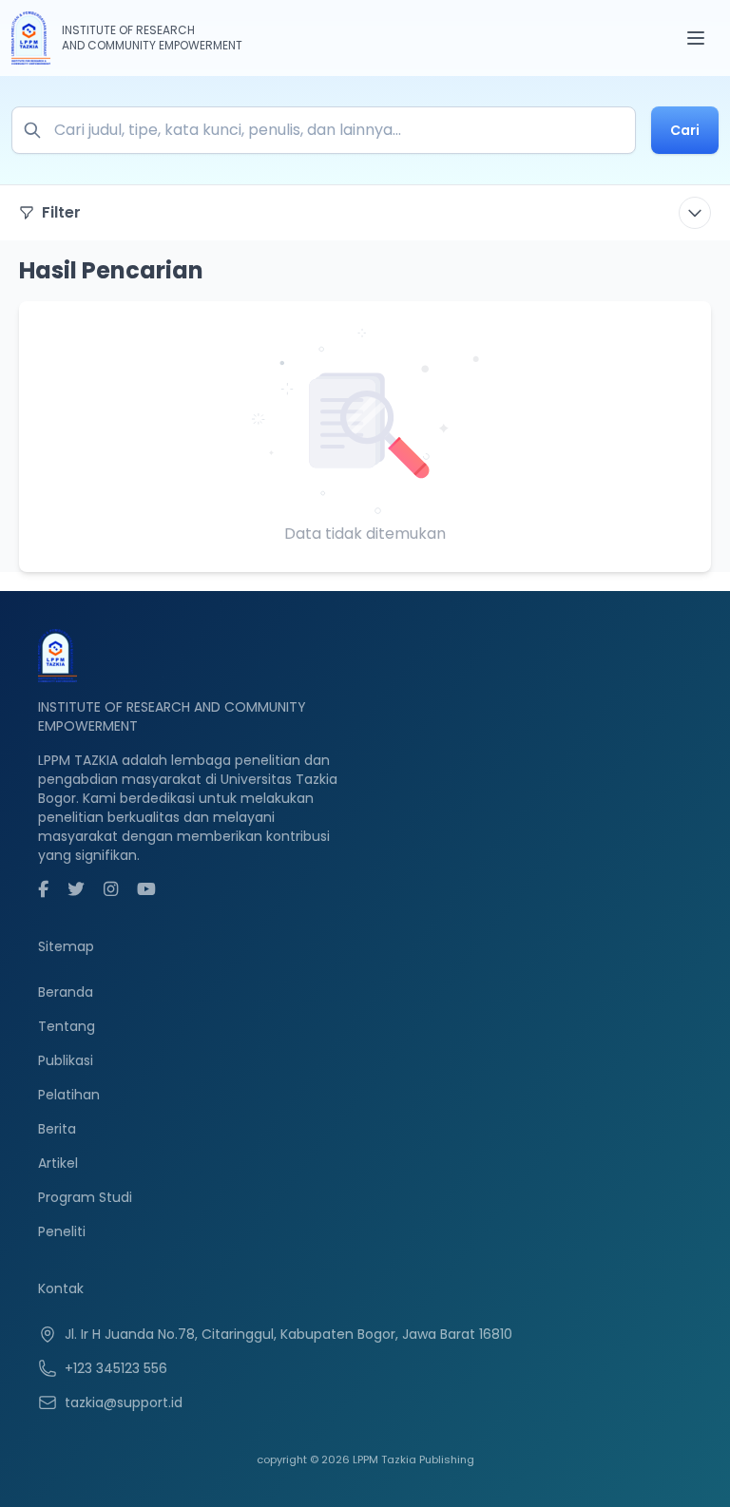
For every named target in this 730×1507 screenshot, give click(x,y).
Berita (57, 1128)
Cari (685, 130)
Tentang (66, 1026)
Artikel (58, 1163)
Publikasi (65, 1060)
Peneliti (62, 1231)
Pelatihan (69, 1094)
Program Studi (85, 1197)
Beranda (65, 991)
